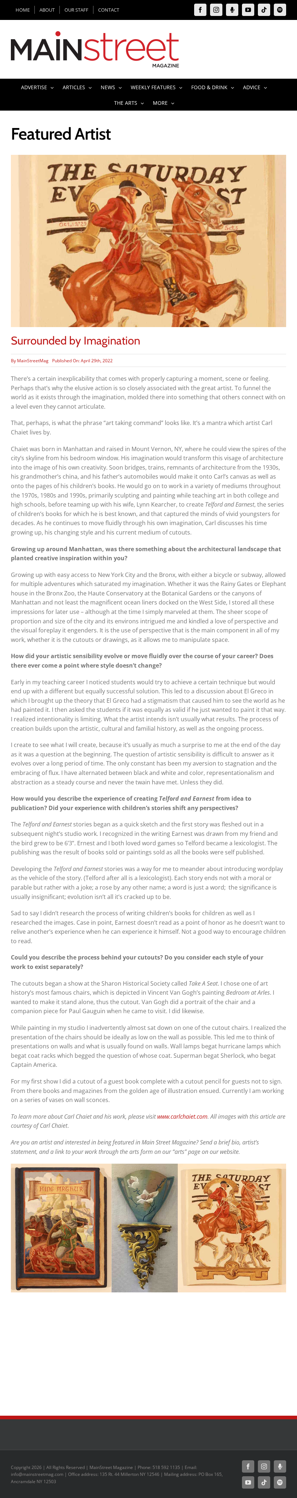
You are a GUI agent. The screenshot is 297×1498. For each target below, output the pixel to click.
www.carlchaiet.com (182, 1117)
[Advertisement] (148, 1350)
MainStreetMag (33, 361)
